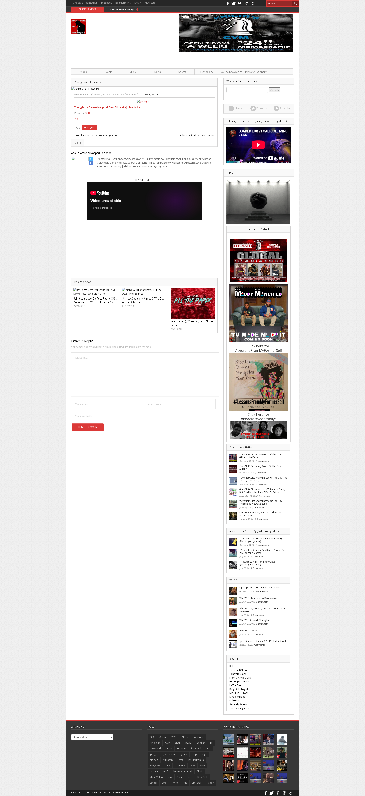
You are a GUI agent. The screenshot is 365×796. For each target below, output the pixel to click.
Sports (182, 72)
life (168, 765)
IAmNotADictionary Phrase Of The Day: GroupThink (260, 514)
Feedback (106, 2)
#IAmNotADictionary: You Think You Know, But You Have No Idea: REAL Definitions (262, 491)
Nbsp (180, 777)
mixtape (154, 771)
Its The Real (235, 685)
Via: (76, 118)
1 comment (261, 473)
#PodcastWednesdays (85, 2)
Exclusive (145, 94)
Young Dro (89, 127)
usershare (197, 782)
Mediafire (134, 107)
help (194, 754)
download (155, 748)
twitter (176, 782)
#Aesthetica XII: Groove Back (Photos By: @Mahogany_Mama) (261, 540)
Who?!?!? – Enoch (248, 630)
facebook (196, 748)
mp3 (165, 771)
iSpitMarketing (123, 2)
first (208, 748)
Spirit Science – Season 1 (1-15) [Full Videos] (262, 641)
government (168, 754)
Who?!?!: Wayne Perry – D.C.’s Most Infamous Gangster (263, 610)
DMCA (137, 2)
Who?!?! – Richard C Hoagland (255, 620)
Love (192, 765)
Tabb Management (239, 708)
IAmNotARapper (121, 792)
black (177, 742)
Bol (231, 666)
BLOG (188, 742)
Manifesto (150, 2)
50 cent (163, 737)
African (185, 737)
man (202, 765)
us (185, 782)
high (204, 754)
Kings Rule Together (240, 689)
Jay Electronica (196, 760)
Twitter (233, 3)
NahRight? (234, 700)
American (155, 742)
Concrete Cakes (237, 673)
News (157, 72)
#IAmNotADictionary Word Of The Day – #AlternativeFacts (260, 456)
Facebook (227, 3)
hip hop (154, 760)
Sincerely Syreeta (238, 704)
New (190, 777)
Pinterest (240, 3)
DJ (211, 742)
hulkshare (168, 760)
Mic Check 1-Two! (238, 693)
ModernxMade (237, 696)
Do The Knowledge (231, 72)
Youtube (253, 3)
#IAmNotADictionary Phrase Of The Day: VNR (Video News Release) (261, 502)
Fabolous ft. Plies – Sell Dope (196, 135)
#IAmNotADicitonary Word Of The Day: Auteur (260, 467)
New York (202, 777)
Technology (206, 72)
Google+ (246, 3)
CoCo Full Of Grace (239, 670)
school (153, 782)
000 (152, 737)
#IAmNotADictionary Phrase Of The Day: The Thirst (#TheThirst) (263, 479)
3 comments (262, 519)
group (183, 754)
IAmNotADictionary (256, 72)
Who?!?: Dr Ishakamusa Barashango (258, 598)
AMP (167, 742)
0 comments (81, 94)
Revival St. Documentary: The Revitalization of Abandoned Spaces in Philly (146, 9)
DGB (87, 113)
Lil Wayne (180, 765)
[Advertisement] (220, 78)
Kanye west (156, 765)
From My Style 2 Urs (240, 677)
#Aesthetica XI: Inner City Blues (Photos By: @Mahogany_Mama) (262, 551)
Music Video (156, 777)
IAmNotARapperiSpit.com (121, 94)
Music (133, 72)
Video (83, 72)
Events (108, 72)
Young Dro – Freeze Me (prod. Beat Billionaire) (100, 107)
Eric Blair (181, 748)
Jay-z (181, 760)
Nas (170, 777)
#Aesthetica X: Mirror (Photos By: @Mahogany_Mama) (257, 563)
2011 (174, 737)
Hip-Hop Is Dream (239, 681)
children (201, 742)
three (165, 782)
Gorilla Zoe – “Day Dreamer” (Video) (96, 135)
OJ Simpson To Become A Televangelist (260, 587)
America (198, 737)
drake (169, 748)
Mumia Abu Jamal (182, 771)
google (153, 754)
